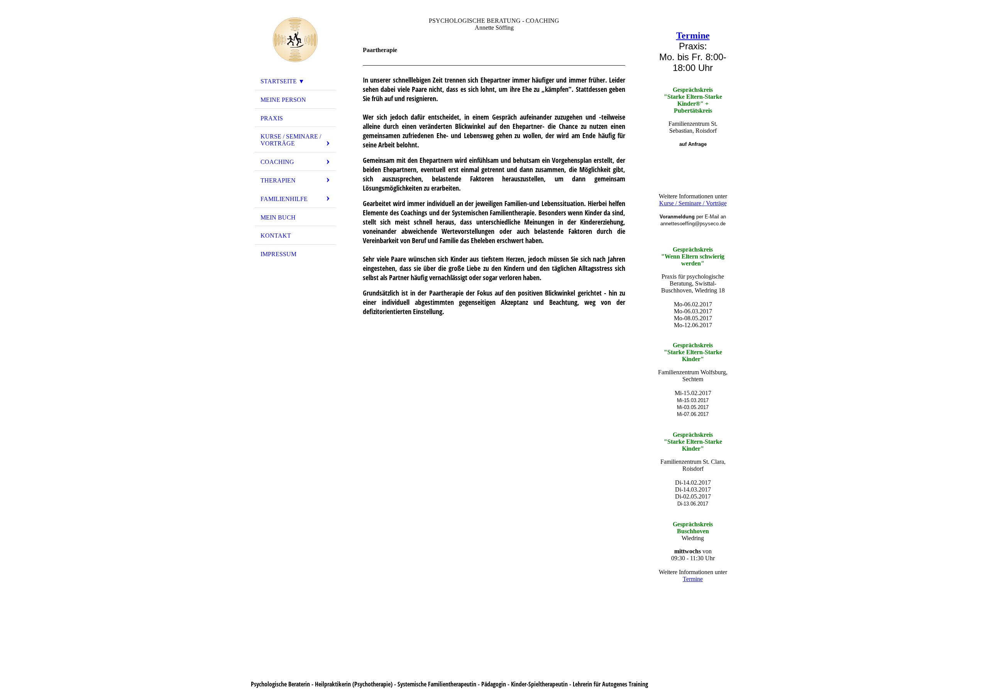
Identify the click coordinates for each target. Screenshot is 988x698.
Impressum (278, 254)
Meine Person (283, 99)
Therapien (278, 180)
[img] (295, 39)
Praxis (272, 118)
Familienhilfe (284, 199)
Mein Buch (278, 217)
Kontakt (276, 235)
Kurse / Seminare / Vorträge (291, 140)
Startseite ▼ (283, 81)
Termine (693, 35)
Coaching (277, 162)
